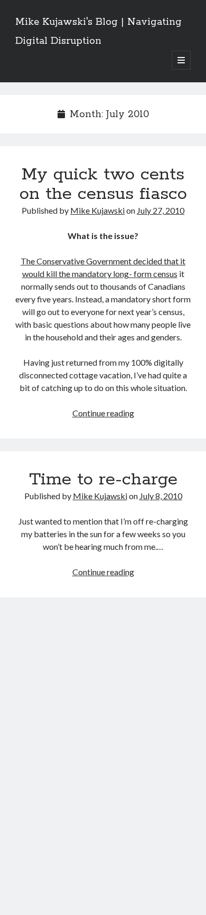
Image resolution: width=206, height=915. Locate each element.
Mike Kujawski (97, 210)
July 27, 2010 (160, 210)
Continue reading (103, 413)
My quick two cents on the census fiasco (103, 184)
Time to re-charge (103, 480)
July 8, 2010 (160, 496)
